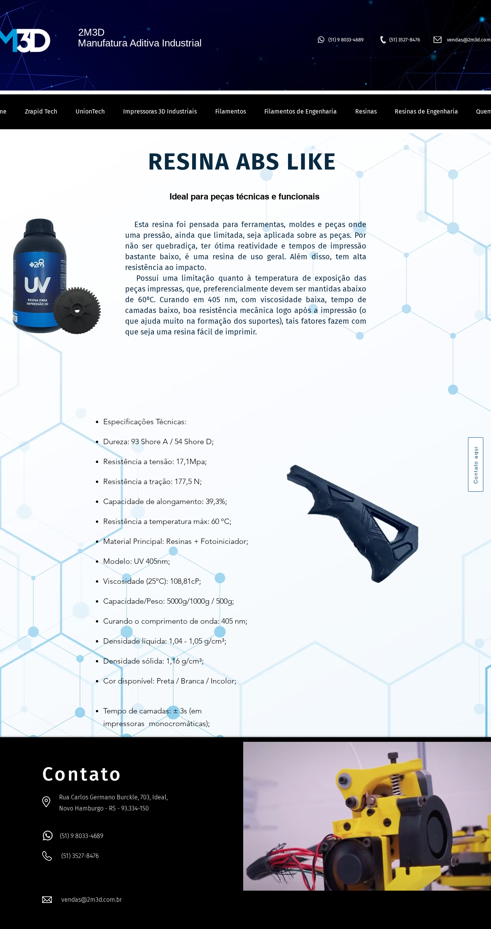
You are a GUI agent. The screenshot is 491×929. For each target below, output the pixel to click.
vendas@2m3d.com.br (91, 899)
